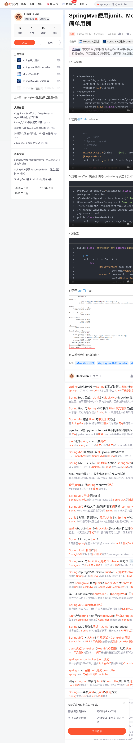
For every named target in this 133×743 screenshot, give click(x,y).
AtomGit (54, 4)
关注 (95, 376)
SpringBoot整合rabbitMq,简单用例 (33, 179)
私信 (50, 42)
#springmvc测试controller (112, 363)
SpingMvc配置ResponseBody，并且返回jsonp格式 (37, 171)
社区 (40, 4)
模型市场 (71, 4)
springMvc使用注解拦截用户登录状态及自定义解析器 (42, 97)
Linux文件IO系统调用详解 (32, 122)
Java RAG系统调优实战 (31, 142)
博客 (23, 4)
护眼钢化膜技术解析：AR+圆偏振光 (34, 135)
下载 (31, 4)
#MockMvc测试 (85, 363)
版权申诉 (98, 738)
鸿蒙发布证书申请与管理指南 (34, 127)
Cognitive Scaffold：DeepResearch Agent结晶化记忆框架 (34, 115)
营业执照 (121, 738)
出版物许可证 (109, 738)
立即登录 (97, 731)
